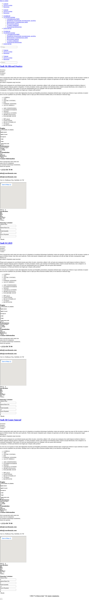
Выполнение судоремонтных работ (17, 22)
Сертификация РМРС (13, 19)
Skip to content (4, 0)
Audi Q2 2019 (6, 243)
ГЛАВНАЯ (6, 16)
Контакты (6, 7)
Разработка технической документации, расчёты (21, 20)
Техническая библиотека (14, 27)
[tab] (44, 70)
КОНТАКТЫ (7, 28)
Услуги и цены (7, 5)
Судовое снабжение (13, 25)
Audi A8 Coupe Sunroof (10, 420)
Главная (5, 3)
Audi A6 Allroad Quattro (11, 66)
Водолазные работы (13, 23)
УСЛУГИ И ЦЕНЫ (9, 17)
